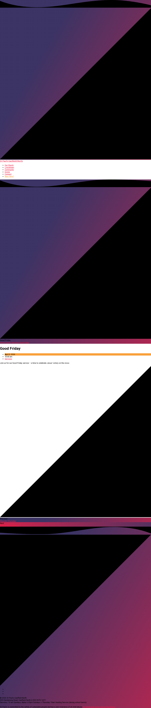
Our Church (9, 165)
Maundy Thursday (8, 521)
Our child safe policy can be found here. (99, 707)
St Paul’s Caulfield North (11, 161)
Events (8, 342)
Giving (7, 172)
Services (15, 342)
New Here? (9, 176)
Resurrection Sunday (9, 525)
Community (9, 170)
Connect (8, 174)
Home (2, 342)
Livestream (9, 167)
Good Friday (24, 342)
